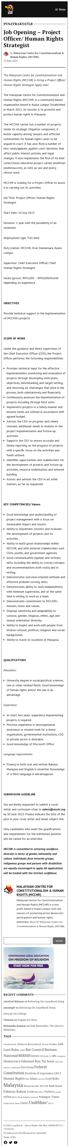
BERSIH (24, 1055)
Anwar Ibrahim (49, 1044)
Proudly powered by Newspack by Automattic (25, 1133)
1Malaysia (22, 1044)
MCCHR (44, 1085)
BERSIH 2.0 (37, 1056)
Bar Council (35, 1049)
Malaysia (13, 1085)
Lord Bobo (52, 1078)
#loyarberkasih (10, 1044)
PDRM (30, 1091)
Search (59, 940)
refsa (7, 1096)
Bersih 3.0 (48, 1056)
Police (41, 1092)
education (59, 1062)
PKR (36, 1092)
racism (58, 1092)
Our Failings (19, 1013)
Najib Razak (55, 1085)
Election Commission (12, 1067)
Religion (26, 1097)
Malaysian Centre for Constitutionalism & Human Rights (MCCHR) (40, 891)
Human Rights (14, 1078)
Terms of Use (10, 1137)
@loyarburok (34, 1044)
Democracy (12, 1061)
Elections (27, 1067)
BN (54, 1056)
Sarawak (34, 1097)
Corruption (60, 1056)
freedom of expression (39, 1073)
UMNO (24, 1103)
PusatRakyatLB (18, 24)
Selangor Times (49, 1097)
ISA (27, 1078)
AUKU (22, 1050)
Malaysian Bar (31, 1085)
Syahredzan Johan (12, 1103)
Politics (49, 1091)
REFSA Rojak (17, 1097)
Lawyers (41, 1079)
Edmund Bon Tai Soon (37, 1061)
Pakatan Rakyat (15, 1091)
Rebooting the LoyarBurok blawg (46, 1001)
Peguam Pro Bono (27, 1019)
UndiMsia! (38, 1102)
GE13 (57, 1073)
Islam (33, 1078)
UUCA (50, 1103)
